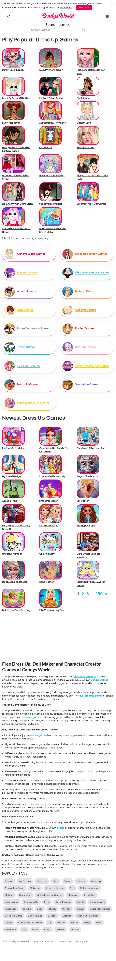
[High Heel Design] (13, 464)
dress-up (42, 881)
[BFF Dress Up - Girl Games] (88, 191)
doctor (61, 922)
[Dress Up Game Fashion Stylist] (13, 163)
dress (35, 929)
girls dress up (31, 901)
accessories (11, 901)
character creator (100, 908)
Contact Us (48, 941)
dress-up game (13, 915)
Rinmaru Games (85, 347)
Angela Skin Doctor (87, 476)
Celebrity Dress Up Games (92, 365)
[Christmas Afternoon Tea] (88, 436)
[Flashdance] (88, 86)
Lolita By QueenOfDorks (15, 98)
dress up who (97, 901)
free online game (14, 888)
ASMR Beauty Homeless (52, 122)
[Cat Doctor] (50, 135)
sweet (67, 881)
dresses (52, 915)
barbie (87, 922)
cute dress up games (30, 922)
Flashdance (83, 98)
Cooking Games (85, 309)
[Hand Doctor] (50, 570)
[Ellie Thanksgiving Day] (50, 598)
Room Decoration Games (33, 328)
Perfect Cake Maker (13, 448)
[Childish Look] (88, 110)
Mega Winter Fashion (51, 70)
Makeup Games (85, 291)
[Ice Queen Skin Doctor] (13, 570)
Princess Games (27, 272)
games (60, 929)
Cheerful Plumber (12, 553)
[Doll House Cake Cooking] (13, 598)
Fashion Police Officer (51, 98)
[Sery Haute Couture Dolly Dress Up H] (13, 513)
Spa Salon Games (28, 365)
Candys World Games (31, 254)
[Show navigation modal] (107, 16)
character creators (85, 676)
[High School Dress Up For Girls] (88, 57)
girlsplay (67, 915)
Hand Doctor (46, 582)
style (47, 901)
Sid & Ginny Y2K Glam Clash (17, 203)
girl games (25, 881)
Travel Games (26, 347)
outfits (80, 901)
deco (40, 908)
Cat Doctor (45, 147)
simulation (89, 895)
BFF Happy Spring (86, 525)
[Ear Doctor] (88, 489)
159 (99, 594)
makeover (73, 895)
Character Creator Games (92, 272)
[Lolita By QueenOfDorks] (13, 86)
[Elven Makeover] (13, 110)
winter (74, 922)
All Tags (75, 929)
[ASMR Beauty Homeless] (50, 110)
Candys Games (99, 680)
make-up (35, 888)
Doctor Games (84, 328)
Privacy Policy (83, 941)
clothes (66, 908)
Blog (36, 941)
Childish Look (84, 122)
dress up (96, 881)
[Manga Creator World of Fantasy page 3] (13, 135)
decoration (25, 895)
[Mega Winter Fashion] (50, 57)
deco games (35, 915)
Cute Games (25, 309)
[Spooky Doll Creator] (50, 191)
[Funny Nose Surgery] (13, 57)
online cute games (87, 915)
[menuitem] (10, 16)
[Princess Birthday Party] (50, 464)
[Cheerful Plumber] (13, 541)
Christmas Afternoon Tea (91, 448)
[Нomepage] (58, 16)
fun (49, 922)
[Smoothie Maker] (50, 489)
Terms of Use (64, 941)
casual (80, 908)
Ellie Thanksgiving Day (51, 610)
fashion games (38, 735)
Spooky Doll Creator (50, 203)
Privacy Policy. (67, 7)
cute (55, 881)
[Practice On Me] (88, 135)
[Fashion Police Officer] (50, 86)
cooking (26, 908)
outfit (47, 929)
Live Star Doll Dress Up (51, 175)
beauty (52, 908)
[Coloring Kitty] (50, 541)
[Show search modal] (10, 16)
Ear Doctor (83, 501)
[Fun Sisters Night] (50, 513)
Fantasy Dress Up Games (33, 403)
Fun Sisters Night (48, 525)
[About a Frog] (13, 489)
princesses (10, 908)
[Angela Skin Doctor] (88, 464)
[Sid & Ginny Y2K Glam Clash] (13, 191)
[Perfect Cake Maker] (13, 436)
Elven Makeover (11, 122)
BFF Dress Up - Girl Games (92, 203)
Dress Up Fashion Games (91, 254)
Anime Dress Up (27, 291)
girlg (24, 929)
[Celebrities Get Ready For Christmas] (50, 436)
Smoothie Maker (48, 501)
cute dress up (63, 901)
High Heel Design (11, 476)
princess (81, 881)
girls (72, 888)
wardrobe (10, 929)
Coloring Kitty (46, 553)
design (8, 922)
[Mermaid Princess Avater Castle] (88, 570)
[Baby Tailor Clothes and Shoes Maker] (50, 216)
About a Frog (9, 501)
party (99, 922)
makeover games (31, 717)
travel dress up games (90, 695)
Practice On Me (85, 147)
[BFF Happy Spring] (88, 513)
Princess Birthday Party (52, 476)
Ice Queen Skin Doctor (14, 582)
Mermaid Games (28, 384)
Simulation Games (87, 384)
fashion (9, 881)
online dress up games (49, 895)
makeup (9, 895)
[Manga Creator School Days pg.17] (88, 163)
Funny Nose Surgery (13, 70)
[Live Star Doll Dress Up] (50, 163)
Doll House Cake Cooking (16, 610)
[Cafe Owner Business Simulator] (88, 541)
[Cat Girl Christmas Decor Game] (13, 216)
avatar (60, 828)
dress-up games (55, 888)
